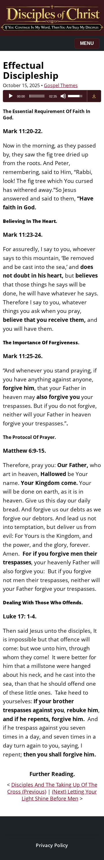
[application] (45, 96)
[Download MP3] (94, 96)
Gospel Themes (61, 85)
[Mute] (63, 96)
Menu (87, 43)
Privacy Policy (52, 845)
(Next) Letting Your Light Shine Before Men (59, 795)
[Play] (11, 96)
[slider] (36, 96)
